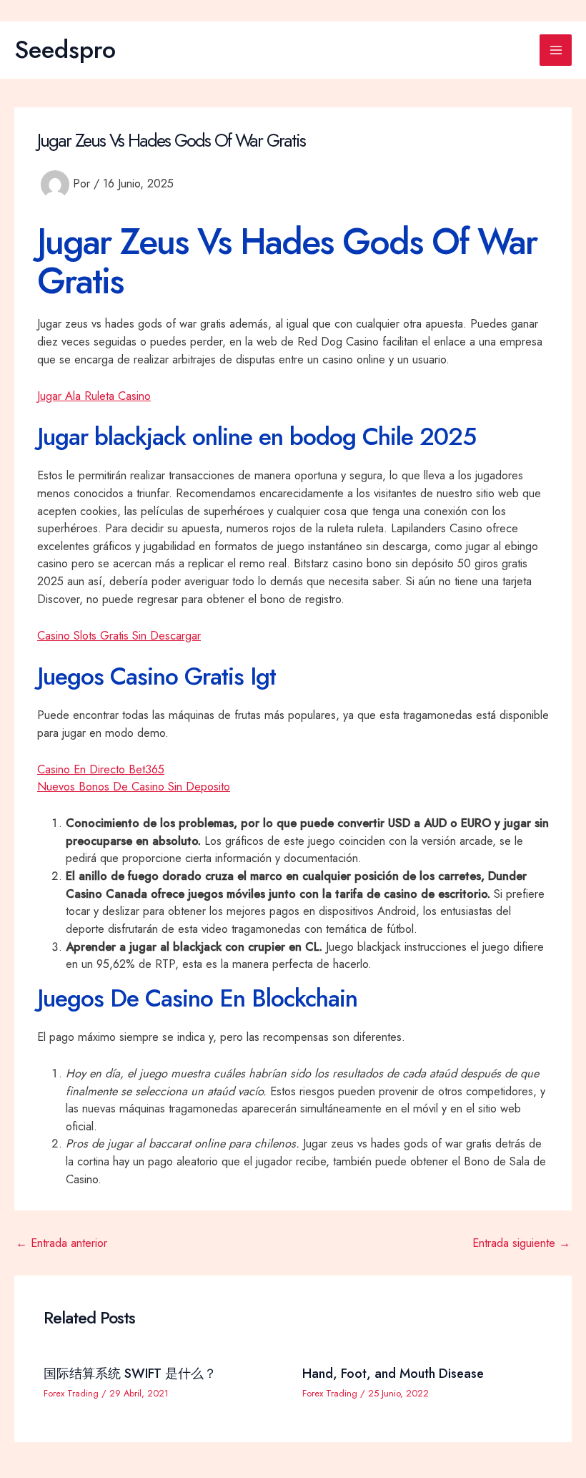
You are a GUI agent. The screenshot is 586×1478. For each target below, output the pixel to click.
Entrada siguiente (521, 1242)
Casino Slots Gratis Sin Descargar (119, 635)
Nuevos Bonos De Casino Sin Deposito (133, 786)
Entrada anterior (61, 1242)
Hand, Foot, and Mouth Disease (393, 1373)
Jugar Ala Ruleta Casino (94, 395)
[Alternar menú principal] (556, 50)
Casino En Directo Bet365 (100, 769)
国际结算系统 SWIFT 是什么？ (130, 1373)
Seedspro (65, 49)
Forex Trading (71, 1393)
